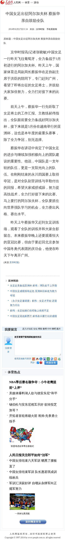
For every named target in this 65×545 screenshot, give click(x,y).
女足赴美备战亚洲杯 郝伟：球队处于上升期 (33, 285)
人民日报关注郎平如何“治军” (29, 455)
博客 (40, 329)
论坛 (35, 329)
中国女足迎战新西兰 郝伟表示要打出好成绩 (33, 316)
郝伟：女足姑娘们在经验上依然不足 (29, 310)
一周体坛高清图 (22, 513)
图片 (59, 329)
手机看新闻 (52, 29)
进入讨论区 (27, 329)
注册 (7, 348)
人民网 (17, 2)
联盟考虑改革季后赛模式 (22, 446)
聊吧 (54, 329)
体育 (27, 2)
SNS (49, 329)
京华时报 (40, 29)
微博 (45, 329)
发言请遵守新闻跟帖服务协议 (27, 337)
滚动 (36, 2)
